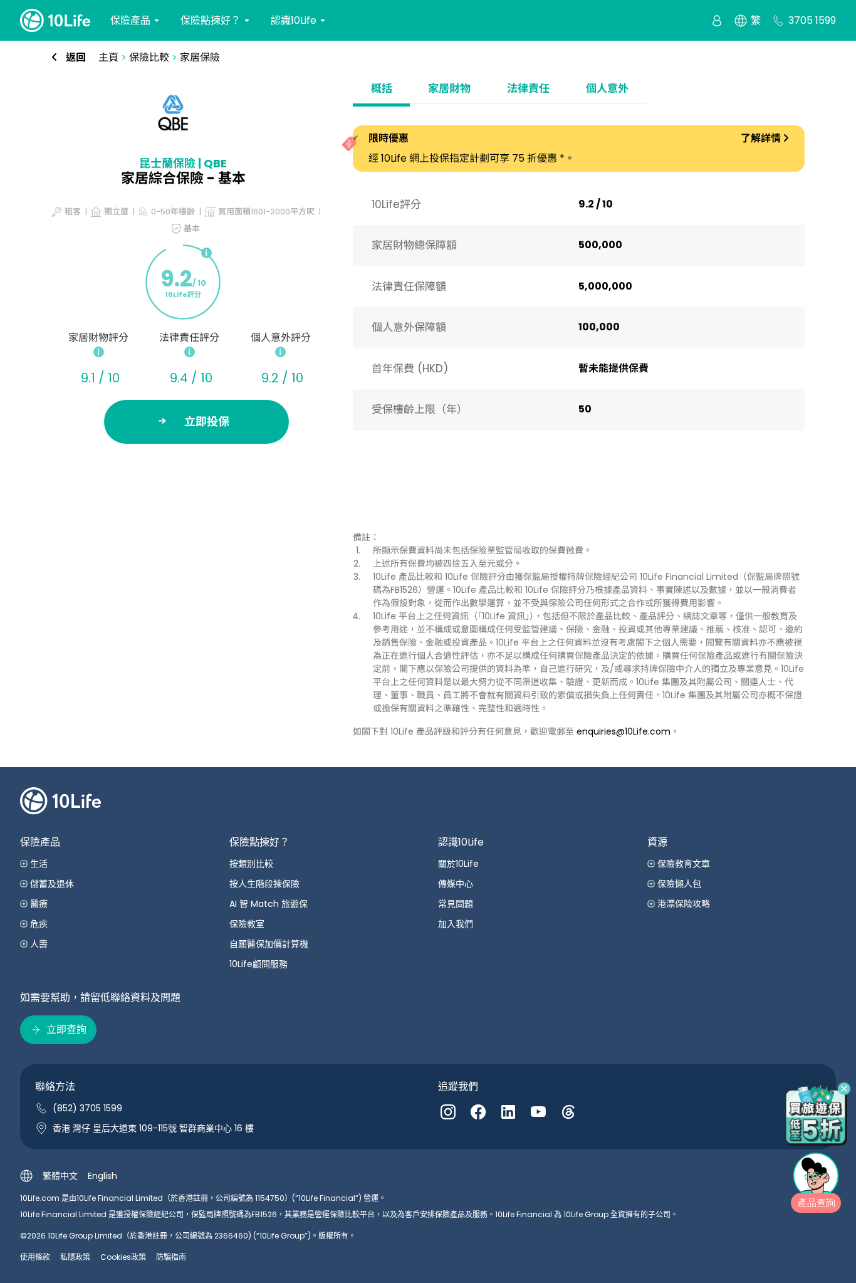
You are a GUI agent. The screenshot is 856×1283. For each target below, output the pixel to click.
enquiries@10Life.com (624, 731)
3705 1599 (812, 20)
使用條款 (35, 1257)
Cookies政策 (123, 1257)
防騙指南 (171, 1257)
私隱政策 (75, 1257)
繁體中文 (60, 1176)
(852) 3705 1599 (87, 1108)
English (102, 1176)
